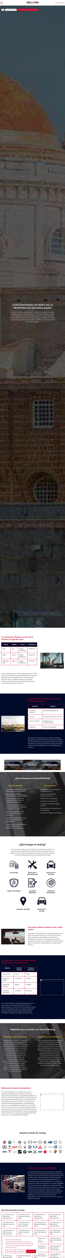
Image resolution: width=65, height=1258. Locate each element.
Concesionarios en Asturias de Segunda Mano (40, 1216)
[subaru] (50, 1142)
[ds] (50, 1152)
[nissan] (40, 1142)
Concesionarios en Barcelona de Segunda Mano (55, 1247)
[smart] (60, 1142)
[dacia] (55, 1142)
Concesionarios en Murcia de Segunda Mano (56, 1240)
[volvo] (55, 1147)
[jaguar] (14, 1142)
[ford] (40, 1152)
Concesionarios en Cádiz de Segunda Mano (40, 1247)
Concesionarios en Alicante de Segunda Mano (55, 1216)
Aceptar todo (31, 1251)
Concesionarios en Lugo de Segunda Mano (24, 1232)
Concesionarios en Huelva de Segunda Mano (40, 1232)
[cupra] (9, 1147)
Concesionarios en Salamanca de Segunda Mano (8, 1232)
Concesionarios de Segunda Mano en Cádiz (28, 9)
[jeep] (4, 1152)
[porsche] (55, 1152)
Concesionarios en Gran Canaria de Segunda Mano (24, 1224)
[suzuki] (45, 1152)
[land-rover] (30, 1152)
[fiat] (4, 1142)
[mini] (35, 1142)
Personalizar (9, 1251)
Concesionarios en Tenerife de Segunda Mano (40, 1240)
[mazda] (30, 1142)
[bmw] (25, 1152)
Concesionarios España (11, 9)
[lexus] (4, 1147)
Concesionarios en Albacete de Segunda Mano (55, 1224)
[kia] (14, 1147)
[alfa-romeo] (9, 1142)
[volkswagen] (30, 1147)
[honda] (35, 1152)
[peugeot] (60, 1152)
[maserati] (25, 1147)
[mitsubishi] (40, 1147)
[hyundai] (14, 1152)
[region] (20, 1245)
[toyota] (60, 1147)
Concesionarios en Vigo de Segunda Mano (55, 1232)
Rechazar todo (20, 1251)
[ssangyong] (35, 1147)
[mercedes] (45, 1147)
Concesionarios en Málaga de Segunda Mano (40, 1224)
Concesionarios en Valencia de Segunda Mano (8, 1216)
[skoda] (45, 1142)
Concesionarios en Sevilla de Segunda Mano (24, 1216)
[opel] (19, 1147)
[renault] (25, 1142)
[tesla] (9, 1152)
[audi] (50, 1147)
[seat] (19, 1152)
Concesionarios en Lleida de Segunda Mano (8, 1224)
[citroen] (19, 1142)
